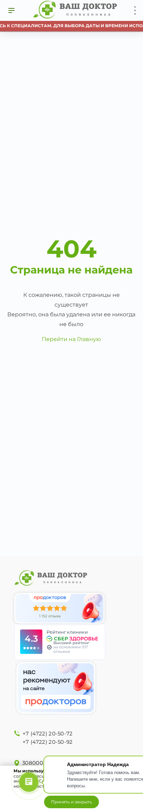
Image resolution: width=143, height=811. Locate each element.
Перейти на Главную (71, 339)
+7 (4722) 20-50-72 (48, 733)
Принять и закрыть (71, 801)
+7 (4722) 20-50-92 (48, 742)
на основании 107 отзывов (70, 649)
